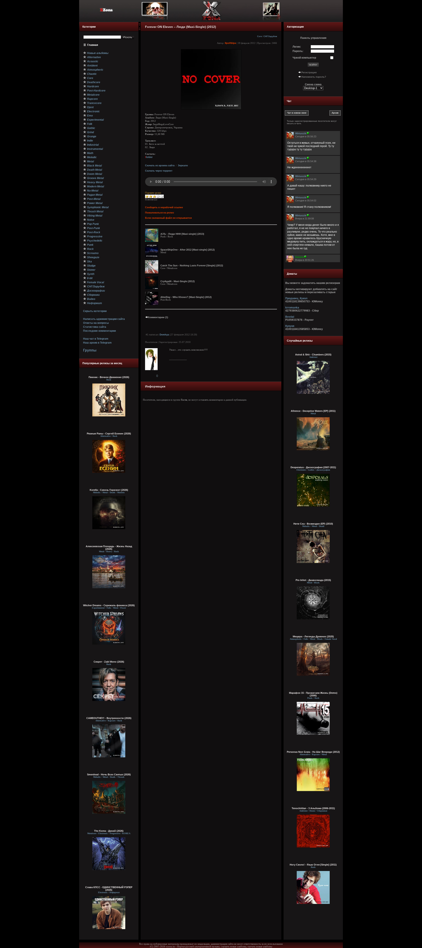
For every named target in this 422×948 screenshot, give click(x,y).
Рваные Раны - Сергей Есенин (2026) (109, 433)
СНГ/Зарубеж (270, 36)
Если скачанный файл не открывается (168, 218)
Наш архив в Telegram (97, 342)
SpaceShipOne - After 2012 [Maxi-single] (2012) (187, 249)
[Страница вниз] (139, 29)
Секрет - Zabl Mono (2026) (109, 661)
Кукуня (289, 326)
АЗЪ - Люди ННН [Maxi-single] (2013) (182, 234)
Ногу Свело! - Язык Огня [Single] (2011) (313, 864)
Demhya (164, 334)
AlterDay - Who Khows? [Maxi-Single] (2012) (186, 297)
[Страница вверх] (139, 25)
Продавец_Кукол (296, 298)
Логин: (297, 46)
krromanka (292, 307)
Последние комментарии (99, 330)
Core (259, 36)
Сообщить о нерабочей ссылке (164, 207)
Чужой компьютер (304, 57)
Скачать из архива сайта (160, 165)
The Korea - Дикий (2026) (109, 831)
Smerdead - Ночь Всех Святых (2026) (109, 774)
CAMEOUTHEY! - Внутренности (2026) (108, 718)
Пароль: (298, 51)
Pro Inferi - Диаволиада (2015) (313, 580)
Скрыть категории (95, 311)
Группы (89, 350)
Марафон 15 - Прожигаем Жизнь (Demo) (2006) (313, 694)
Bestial (289, 316)
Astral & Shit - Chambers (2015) (313, 354)
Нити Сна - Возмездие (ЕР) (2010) (313, 523)
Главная (92, 45)
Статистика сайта (94, 326)
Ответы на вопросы (96, 322)
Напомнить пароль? (313, 76)
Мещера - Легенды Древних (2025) (313, 636)
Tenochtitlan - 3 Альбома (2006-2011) (313, 808)
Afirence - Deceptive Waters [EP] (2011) (313, 411)
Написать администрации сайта (104, 319)
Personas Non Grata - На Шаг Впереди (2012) (313, 752)
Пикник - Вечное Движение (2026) (109, 377)
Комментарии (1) (158, 317)
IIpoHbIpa (230, 43)
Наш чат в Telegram (95, 338)
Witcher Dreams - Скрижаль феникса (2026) (109, 605)
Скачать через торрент (158, 170)
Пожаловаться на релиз (159, 212)
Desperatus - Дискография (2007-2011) (313, 467)
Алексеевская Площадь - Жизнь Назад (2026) (109, 547)
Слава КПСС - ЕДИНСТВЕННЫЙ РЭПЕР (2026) (108, 888)
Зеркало (183, 165)
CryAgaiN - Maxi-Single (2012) (177, 281)
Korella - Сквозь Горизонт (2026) (109, 490)
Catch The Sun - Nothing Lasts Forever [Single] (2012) (191, 265)
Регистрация (308, 72)
